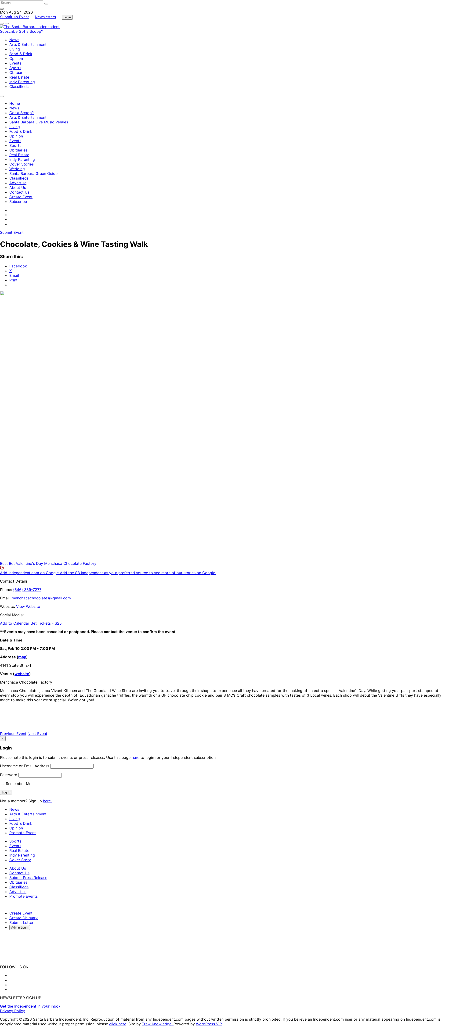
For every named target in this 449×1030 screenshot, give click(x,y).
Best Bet (7, 563)
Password (8, 774)
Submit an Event (14, 16)
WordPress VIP (209, 1024)
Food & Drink (20, 53)
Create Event (21, 196)
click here (117, 1024)
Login (67, 17)
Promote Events (23, 896)
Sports (15, 67)
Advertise (17, 182)
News (14, 39)
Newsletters (45, 16)
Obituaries (18, 72)
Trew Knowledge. (158, 1024)
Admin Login (19, 927)
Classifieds (19, 86)
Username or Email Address (24, 765)
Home (14, 103)
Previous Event (13, 733)
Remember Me (18, 783)
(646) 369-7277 (27, 589)
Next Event (37, 733)
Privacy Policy (12, 1010)
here (135, 757)
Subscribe (9, 31)
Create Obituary (23, 917)
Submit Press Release (28, 877)
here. (47, 801)
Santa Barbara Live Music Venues (38, 122)
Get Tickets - (46, 623)
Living (14, 49)
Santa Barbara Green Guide (33, 173)
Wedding (17, 168)
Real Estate (19, 77)
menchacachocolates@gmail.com (41, 598)
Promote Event (22, 832)
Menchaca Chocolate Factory (70, 563)
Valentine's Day (29, 563)
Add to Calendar (15, 623)
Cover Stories (21, 164)
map (22, 657)
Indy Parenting (22, 81)
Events (15, 63)
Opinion (16, 58)
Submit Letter (21, 922)
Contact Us (19, 192)
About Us (17, 187)
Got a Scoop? (31, 31)
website (21, 673)
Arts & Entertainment (28, 44)
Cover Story (20, 859)
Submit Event (12, 232)
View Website (28, 606)
